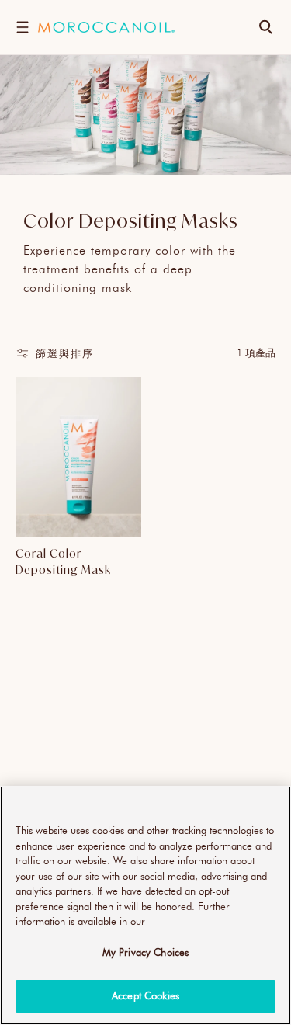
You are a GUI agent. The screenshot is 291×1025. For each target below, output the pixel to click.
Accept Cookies (145, 995)
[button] (22, 27)
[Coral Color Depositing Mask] (78, 457)
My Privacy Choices (145, 952)
